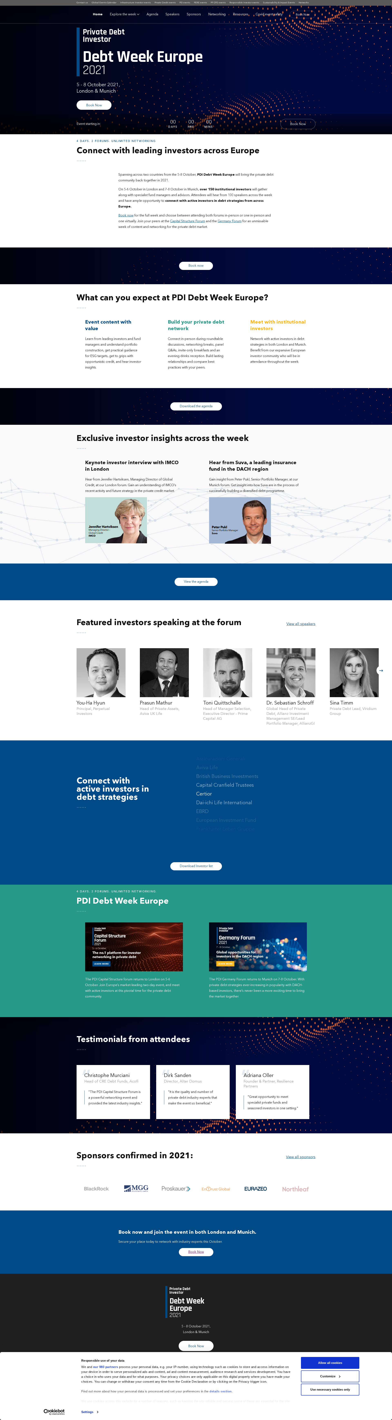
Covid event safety (269, 14)
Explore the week (123, 14)
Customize (327, 1376)
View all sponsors (300, 1157)
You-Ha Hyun (91, 703)
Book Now (303, 14)
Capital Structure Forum (187, 221)
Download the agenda (196, 406)
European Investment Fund (226, 811)
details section (220, 1391)
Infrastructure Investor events (135, 3)
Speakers (172, 14)
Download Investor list (196, 866)
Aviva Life (207, 759)
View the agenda (196, 582)
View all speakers (300, 624)
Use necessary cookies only (330, 1389)
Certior (204, 785)
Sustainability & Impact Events (279, 3)
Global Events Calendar (104, 3)
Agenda (152, 14)
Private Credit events (165, 3)
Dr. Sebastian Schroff (290, 703)
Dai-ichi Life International (224, 794)
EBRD (202, 803)
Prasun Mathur (156, 703)
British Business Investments (227, 767)
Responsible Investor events (244, 3)
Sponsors (194, 14)
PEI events (184, 3)
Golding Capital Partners (223, 829)
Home (97, 14)
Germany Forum (230, 221)
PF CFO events (218, 3)
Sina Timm (341, 703)
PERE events (200, 3)
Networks (304, 3)
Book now (196, 265)
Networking (217, 14)
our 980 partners (105, 1367)
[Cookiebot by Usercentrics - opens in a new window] (54, 1412)
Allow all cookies (330, 1363)
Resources (240, 14)
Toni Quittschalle (222, 703)
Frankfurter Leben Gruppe (225, 820)
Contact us (82, 3)
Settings (87, 1412)
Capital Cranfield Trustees (225, 776)
